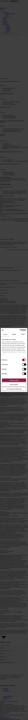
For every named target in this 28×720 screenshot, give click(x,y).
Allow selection (14, 384)
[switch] (24, 364)
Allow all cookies (14, 380)
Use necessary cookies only (14, 389)
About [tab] (23, 334)
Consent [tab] (5, 334)
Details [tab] (14, 334)
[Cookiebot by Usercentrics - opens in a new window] (20, 330)
